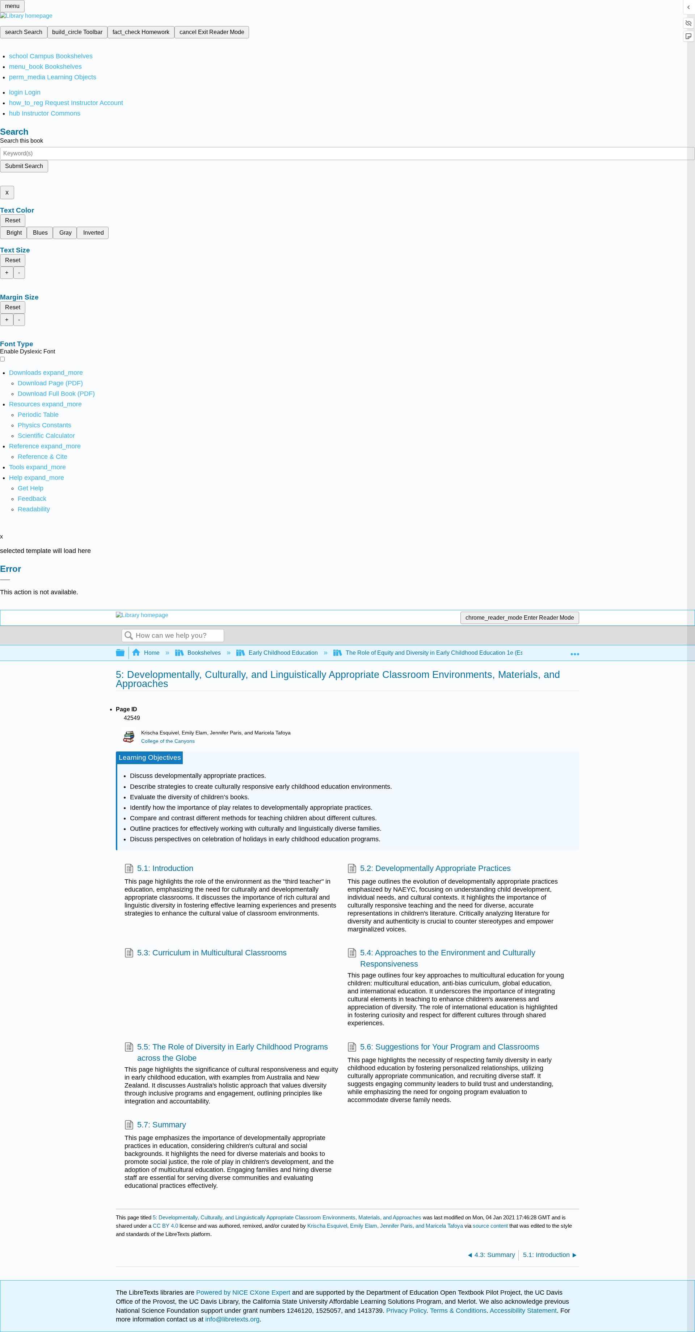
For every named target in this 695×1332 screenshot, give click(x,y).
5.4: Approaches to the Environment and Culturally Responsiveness (447, 958)
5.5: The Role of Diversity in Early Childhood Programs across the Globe (232, 1052)
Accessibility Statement (523, 1310)
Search (129, 636)
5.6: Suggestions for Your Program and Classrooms (449, 1046)
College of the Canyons (168, 741)
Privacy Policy (406, 1310)
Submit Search (24, 166)
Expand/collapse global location (574, 650)
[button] (32, 498)
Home (152, 653)
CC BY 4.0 (165, 1226)
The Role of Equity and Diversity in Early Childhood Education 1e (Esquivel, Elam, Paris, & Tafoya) (472, 653)
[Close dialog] (5, 579)
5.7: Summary (161, 1124)
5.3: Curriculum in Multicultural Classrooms (212, 952)
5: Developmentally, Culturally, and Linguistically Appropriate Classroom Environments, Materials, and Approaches (287, 1217)
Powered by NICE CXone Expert (244, 1292)
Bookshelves (204, 653)
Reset (12, 220)
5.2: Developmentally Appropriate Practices (435, 868)
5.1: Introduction (165, 868)
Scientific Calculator (46, 435)
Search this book (21, 141)
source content (490, 1226)
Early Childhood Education (283, 653)
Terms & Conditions (458, 1310)
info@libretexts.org (231, 1319)
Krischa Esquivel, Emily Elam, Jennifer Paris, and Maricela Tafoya (385, 1226)
